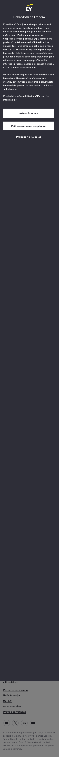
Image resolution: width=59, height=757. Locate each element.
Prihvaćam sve (28, 113)
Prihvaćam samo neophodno (28, 126)
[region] (29, 340)
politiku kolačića (31, 96)
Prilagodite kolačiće (28, 136)
